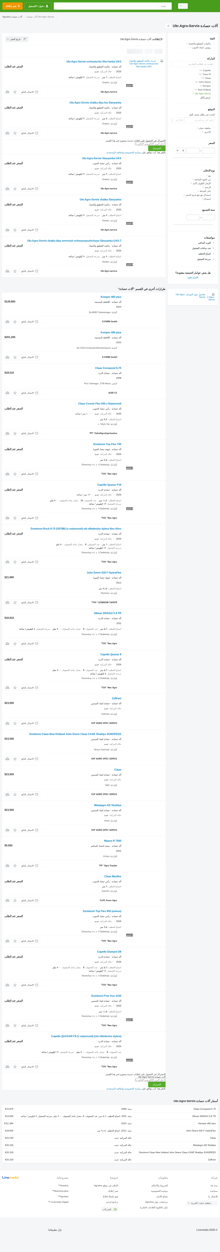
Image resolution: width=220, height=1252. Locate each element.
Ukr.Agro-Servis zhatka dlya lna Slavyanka (95, 102)
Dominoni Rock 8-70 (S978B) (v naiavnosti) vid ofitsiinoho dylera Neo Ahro (76, 528)
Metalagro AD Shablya (107, 805)
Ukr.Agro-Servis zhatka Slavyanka (100, 199)
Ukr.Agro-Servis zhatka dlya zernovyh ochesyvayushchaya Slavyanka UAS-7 (74, 240)
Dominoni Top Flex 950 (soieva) (102, 911)
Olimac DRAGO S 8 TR (107, 613)
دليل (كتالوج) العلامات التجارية (154, 1207)
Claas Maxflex (112, 876)
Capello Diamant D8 (109, 951)
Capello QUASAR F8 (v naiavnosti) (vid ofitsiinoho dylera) (86, 1036)
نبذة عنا (214, 1185)
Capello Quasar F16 (109, 484)
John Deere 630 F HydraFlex (104, 572)
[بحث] (169, 6)
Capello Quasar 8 (110, 654)
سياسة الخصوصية (132, 152)
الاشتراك (157, 148)
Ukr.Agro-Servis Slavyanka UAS (101, 158)
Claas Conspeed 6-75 (108, 368)
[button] (15, 92)
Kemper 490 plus (111, 332)
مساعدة (214, 1191)
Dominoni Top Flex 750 (107, 444)
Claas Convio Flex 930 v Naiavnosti (99, 403)
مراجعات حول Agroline (156, 1202)
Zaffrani (116, 698)
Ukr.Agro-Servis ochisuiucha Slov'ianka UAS (93, 61)
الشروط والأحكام (160, 1185)
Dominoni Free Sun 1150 (106, 995)
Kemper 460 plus (111, 297)
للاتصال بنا (213, 1196)
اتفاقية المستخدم (115, 152)
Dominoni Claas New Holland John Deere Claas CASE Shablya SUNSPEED (75, 734)
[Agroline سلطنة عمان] (205, 6)
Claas (117, 769)
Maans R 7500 (112, 840)
